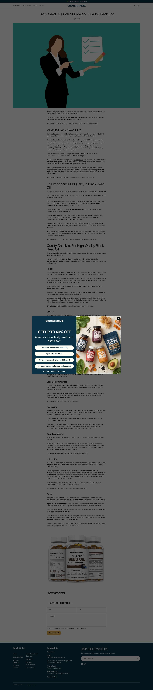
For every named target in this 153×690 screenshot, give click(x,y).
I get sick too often (54, 354)
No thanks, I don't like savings (54, 371)
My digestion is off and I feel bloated (54, 360)
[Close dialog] (118, 318)
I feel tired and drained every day (54, 348)
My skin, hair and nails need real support (54, 366)
